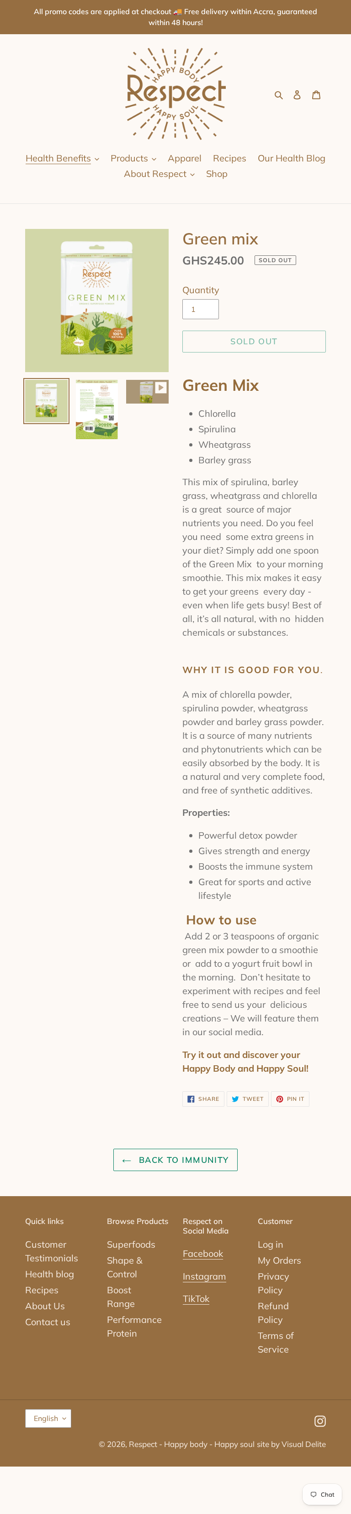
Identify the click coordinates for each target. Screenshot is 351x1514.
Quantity (200, 290)
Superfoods (131, 1244)
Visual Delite (304, 1444)
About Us (45, 1306)
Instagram (204, 1276)
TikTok (196, 1298)
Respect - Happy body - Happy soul (192, 1444)
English (46, 1418)
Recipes (41, 1290)
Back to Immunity (182, 1160)
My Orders (279, 1260)
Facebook (203, 1253)
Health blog (49, 1274)
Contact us (47, 1321)
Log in (270, 1244)
